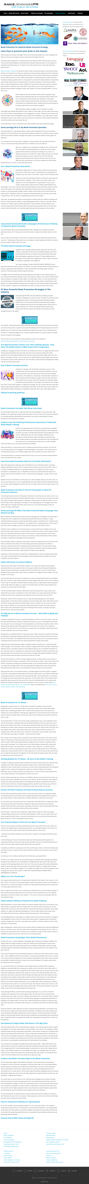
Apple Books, (27, 684)
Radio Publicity (8, 1155)
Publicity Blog (8, 18)
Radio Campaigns (9, 1135)
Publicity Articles (8, 1151)
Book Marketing (50, 1135)
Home (5, 13)
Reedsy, (10, 684)
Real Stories (71, 13)
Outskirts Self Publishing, (17, 687)
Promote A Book (50, 1133)
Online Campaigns (9, 1140)
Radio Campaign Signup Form (54, 1162)
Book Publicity (50, 1137)
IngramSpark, (16, 684)
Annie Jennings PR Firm (53, 1151)
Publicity (80, 13)
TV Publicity (7, 1153)
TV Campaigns (8, 1137)
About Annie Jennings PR (53, 1153)
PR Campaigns (48, 13)
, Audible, (7, 687)
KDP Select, (49, 684)
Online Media (8, 1158)
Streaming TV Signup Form (11, 1162)
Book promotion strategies (8, 71)
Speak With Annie (14, 13)
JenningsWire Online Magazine (13, 1142)
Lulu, (21, 684)
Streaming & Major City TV (11, 1144)
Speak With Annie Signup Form (55, 1144)
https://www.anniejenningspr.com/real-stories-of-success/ (18, 341)
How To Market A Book (52, 1142)
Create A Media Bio (51, 1160)
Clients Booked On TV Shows (12, 1160)
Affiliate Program (51, 1158)
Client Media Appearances (11, 1146)
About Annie (24, 13)
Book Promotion (60, 13)
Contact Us (49, 1155)
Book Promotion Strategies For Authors (57, 1140)
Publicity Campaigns (37, 13)
